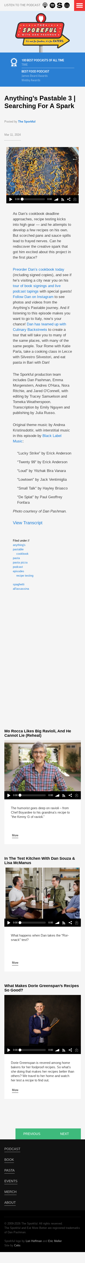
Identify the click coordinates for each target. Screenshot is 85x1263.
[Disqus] (42, 659)
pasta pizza (20, 562)
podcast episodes (18, 569)
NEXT (64, 1134)
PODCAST (12, 1149)
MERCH (10, 1192)
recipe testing (24, 575)
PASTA (9, 1170)
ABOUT (10, 1202)
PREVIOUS (31, 1134)
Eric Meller (55, 1241)
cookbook (22, 553)
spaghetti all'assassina (21, 586)
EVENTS (10, 1181)
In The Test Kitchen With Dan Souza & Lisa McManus (39, 860)
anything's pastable (19, 547)
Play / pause (10, 199)
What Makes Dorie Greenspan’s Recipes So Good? (41, 988)
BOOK (9, 1159)
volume (56, 199)
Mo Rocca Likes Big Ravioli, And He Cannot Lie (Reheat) (37, 733)
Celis (17, 1245)
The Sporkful (27, 121)
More (15, 835)
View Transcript (27, 522)
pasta (16, 558)
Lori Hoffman (34, 1241)
